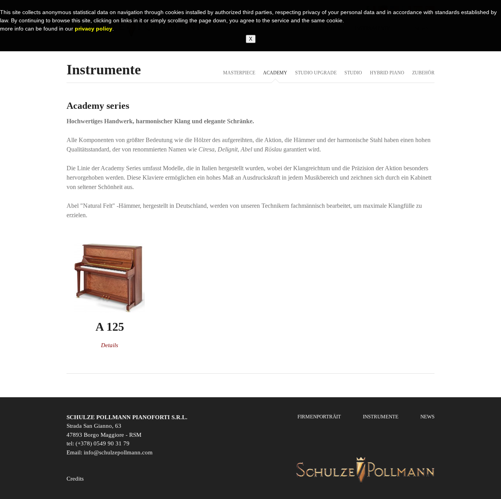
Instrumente (380, 417)
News (427, 417)
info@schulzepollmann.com (118, 452)
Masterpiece (239, 73)
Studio (353, 73)
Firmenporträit (319, 417)
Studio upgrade (316, 73)
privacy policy (93, 28)
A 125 (110, 326)
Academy (275, 73)
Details (109, 345)
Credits (75, 479)
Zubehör (423, 73)
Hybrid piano (387, 73)
